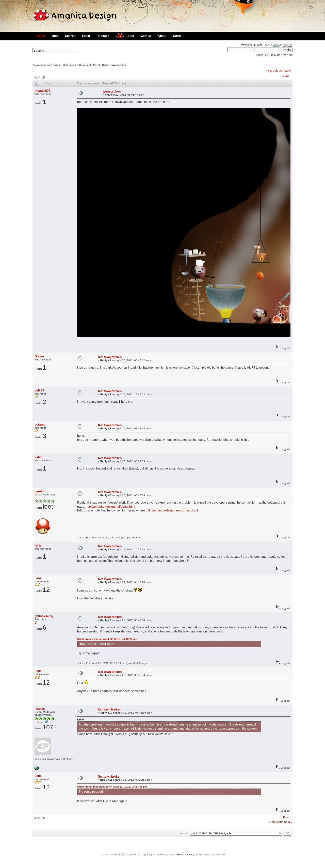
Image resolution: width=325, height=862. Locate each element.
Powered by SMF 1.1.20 (114, 854)
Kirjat (38, 545)
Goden (39, 356)
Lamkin (40, 491)
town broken (118, 65)
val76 (38, 457)
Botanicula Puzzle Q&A (93, 65)
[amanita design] (118, 35)
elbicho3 (220, 854)
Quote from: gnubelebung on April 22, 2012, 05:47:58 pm (112, 786)
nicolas (40, 708)
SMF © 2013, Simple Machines (149, 854)
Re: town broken (110, 357)
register (287, 45)
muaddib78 (43, 91)
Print (285, 76)
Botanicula (69, 65)
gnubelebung (44, 616)
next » (287, 70)
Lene (38, 578)
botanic (40, 424)
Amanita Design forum (46, 65)
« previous (274, 70)
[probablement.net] (37, 769)
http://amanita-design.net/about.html (110, 506)
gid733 (39, 390)
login (276, 45)
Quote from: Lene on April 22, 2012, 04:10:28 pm (107, 639)
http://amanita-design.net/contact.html (172, 510)
